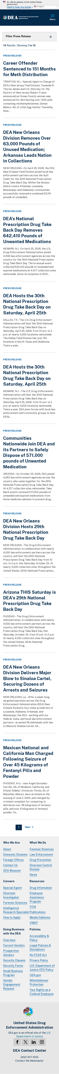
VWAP (34, 922)
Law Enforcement (41, 854)
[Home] (26, 17)
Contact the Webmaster (29, 1060)
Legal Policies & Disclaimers (40, 947)
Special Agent (12, 887)
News (33, 874)
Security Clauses (14, 960)
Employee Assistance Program (37, 897)
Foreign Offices (13, 859)
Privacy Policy (39, 960)
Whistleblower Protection (39, 982)
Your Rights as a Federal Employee (42, 992)
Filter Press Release (18, 36)
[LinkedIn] (33, 1042)
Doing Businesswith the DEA (13, 931)
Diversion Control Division (41, 867)
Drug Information (41, 887)
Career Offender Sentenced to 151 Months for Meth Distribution (29, 68)
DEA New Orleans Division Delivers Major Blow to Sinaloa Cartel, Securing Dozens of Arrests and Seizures (27, 678)
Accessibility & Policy (39, 938)
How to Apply (12, 917)
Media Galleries (40, 917)
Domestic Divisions (15, 854)
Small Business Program (13, 973)
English (40, 6)
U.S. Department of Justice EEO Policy (42, 967)
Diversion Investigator (11, 895)
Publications (37, 912)
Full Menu (53, 17)
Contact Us (10, 865)
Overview (9, 940)
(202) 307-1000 (29, 1057)
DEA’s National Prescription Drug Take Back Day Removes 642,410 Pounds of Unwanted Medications (27, 230)
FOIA (33, 906)
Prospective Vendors (11, 952)
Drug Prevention (40, 859)
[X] (25, 1042)
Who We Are (11, 842)
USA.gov (35, 975)
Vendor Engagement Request (11, 984)
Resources (37, 881)
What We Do (38, 842)
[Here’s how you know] (29, 4)
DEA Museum (12, 870)
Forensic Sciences (42, 849)
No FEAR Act (38, 955)
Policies (35, 929)
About (7, 849)
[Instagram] (42, 1042)
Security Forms (13, 965)
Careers (8, 881)
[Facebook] (17, 1042)
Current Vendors (14, 945)
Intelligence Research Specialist (16, 910)
